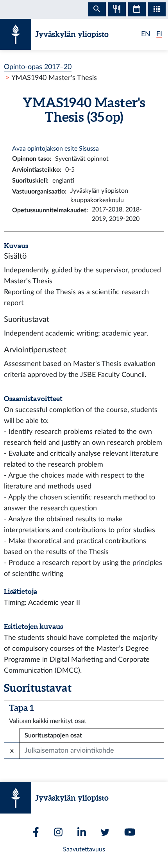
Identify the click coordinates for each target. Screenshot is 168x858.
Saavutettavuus (84, 849)
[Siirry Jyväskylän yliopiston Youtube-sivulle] (129, 832)
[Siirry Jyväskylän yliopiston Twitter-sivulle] (105, 832)
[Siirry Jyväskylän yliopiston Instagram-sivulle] (58, 832)
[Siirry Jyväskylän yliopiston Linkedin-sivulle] (81, 832)
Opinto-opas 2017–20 (37, 67)
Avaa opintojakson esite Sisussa (55, 149)
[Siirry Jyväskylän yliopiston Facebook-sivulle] (36, 832)
